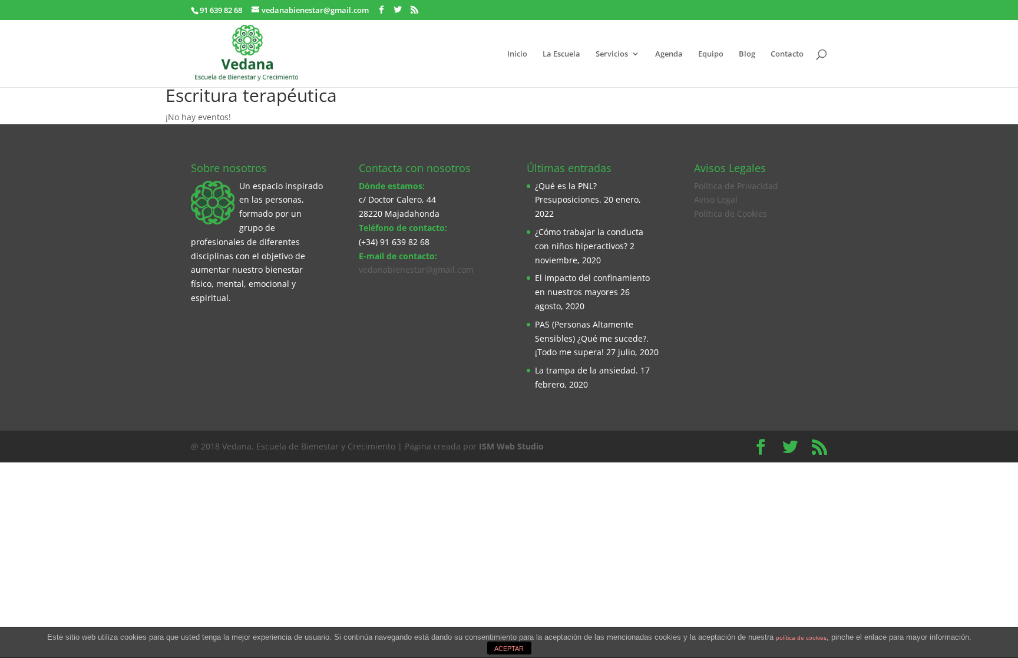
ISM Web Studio (511, 446)
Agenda (669, 54)
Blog (747, 54)
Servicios (612, 54)
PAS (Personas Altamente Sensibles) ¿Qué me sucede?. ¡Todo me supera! (592, 338)
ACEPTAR (509, 648)
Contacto (787, 54)
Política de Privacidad (736, 185)
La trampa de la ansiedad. (586, 370)
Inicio (517, 54)
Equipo (710, 54)
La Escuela (561, 54)
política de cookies (801, 637)
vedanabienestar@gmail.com (416, 269)
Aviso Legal (716, 199)
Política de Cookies (730, 213)
